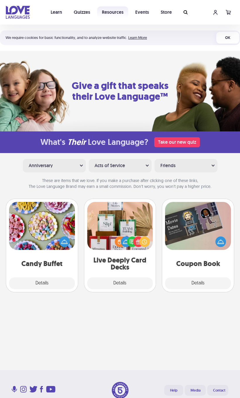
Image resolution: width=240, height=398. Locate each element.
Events (142, 12)
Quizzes (82, 12)
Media (195, 390)
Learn (56, 12)
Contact (219, 390)
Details (42, 283)
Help (173, 390)
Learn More (137, 37)
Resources (113, 12)
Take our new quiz (177, 142)
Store (166, 12)
